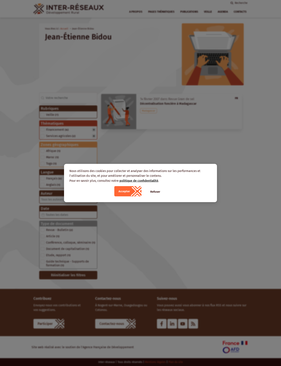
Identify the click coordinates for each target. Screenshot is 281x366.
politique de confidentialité (138, 180)
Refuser (155, 191)
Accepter (124, 191)
